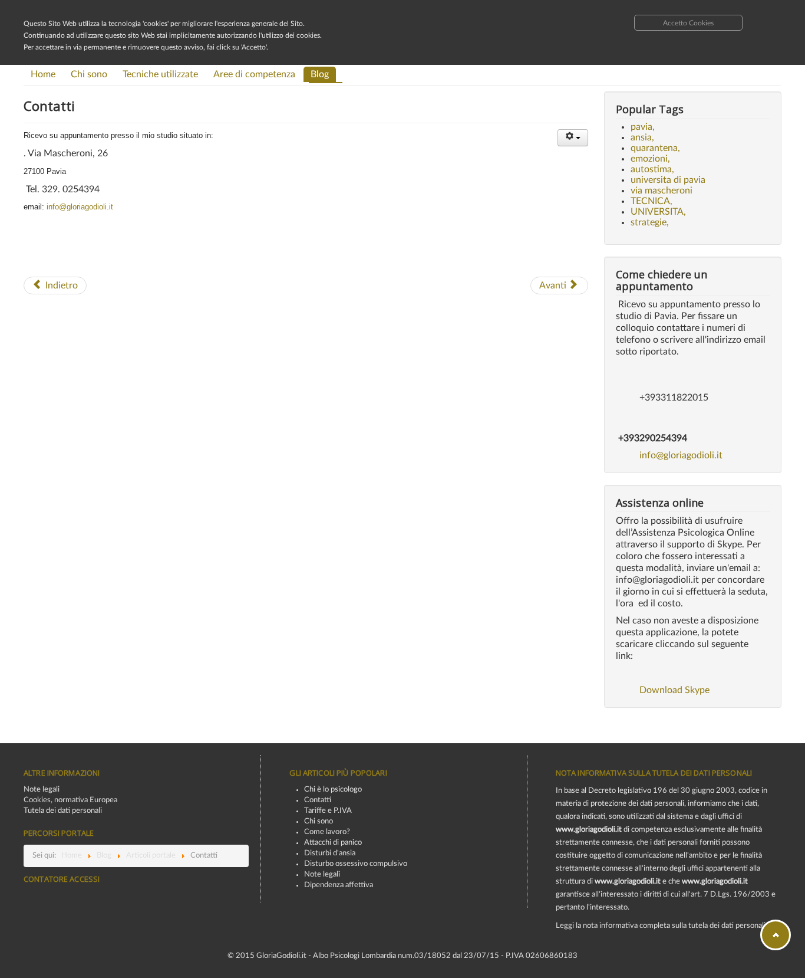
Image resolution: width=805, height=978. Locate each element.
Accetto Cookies (688, 23)
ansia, (642, 137)
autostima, (652, 169)
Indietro (60, 285)
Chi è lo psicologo (333, 789)
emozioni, (650, 158)
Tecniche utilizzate (160, 74)
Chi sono (89, 74)
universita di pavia (668, 180)
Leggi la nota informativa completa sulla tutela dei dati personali (661, 926)
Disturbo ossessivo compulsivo (355, 864)
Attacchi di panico (333, 842)
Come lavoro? (327, 832)
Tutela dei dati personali (63, 811)
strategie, (650, 222)
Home (43, 74)
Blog (320, 74)
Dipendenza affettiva (338, 885)
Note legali (42, 789)
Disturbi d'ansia (329, 853)
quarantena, (655, 148)
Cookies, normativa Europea (70, 800)
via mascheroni (661, 190)
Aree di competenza (254, 74)
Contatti (317, 800)
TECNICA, (651, 201)
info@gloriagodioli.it (80, 207)
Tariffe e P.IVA (328, 811)
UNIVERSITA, (658, 211)
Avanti (554, 285)
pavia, (643, 127)
